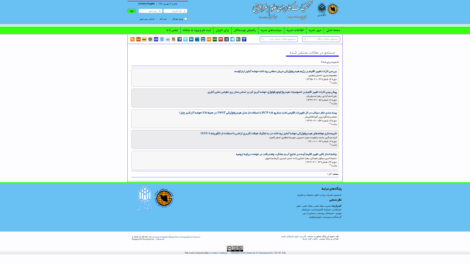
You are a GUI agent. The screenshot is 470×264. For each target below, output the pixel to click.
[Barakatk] (162, 39)
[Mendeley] (220, 39)
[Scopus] (197, 39)
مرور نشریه (315, 30)
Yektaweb (160, 239)
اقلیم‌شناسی (317, 209)
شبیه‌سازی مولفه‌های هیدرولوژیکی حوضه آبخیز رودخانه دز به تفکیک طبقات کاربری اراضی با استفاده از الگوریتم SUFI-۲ (268, 133)
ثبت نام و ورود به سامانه (197, 30)
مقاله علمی (307, 206)
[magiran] (173, 39)
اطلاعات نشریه (295, 30)
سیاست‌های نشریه (271, 30)
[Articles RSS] (132, 39)
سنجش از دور (309, 213)
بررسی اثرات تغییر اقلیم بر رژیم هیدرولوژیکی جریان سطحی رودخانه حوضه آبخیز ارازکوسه (285, 71)
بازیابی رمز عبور (147, 19)
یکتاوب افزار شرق (310, 239)
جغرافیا (327, 209)
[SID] (156, 39)
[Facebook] (179, 39)
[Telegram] (232, 39)
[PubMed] (203, 39)
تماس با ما (172, 30)
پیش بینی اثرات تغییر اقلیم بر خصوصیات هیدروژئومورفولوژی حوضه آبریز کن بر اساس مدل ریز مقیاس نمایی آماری (272, 92)
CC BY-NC (276, 253)
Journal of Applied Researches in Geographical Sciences (176, 237)
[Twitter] (185, 39)
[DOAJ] (215, 39)
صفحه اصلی (333, 30)
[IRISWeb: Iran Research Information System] (168, 39)
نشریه (328, 206)
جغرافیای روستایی (325, 213)
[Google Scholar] (244, 39)
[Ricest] (150, 39)
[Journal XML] (138, 39)
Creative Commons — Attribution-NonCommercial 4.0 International (240, 253)
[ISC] (144, 39)
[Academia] (226, 39)
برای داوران (222, 30)
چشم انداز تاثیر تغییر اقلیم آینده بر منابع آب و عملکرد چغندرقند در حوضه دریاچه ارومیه (286, 154)
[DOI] (209, 39)
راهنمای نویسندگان (245, 30)
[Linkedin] (191, 39)
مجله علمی (319, 206)
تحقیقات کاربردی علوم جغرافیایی (300, 236)
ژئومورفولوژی (315, 217)
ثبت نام (163, 19)
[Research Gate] (238, 39)
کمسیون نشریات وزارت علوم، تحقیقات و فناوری (319, 195)
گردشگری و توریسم (332, 217)
